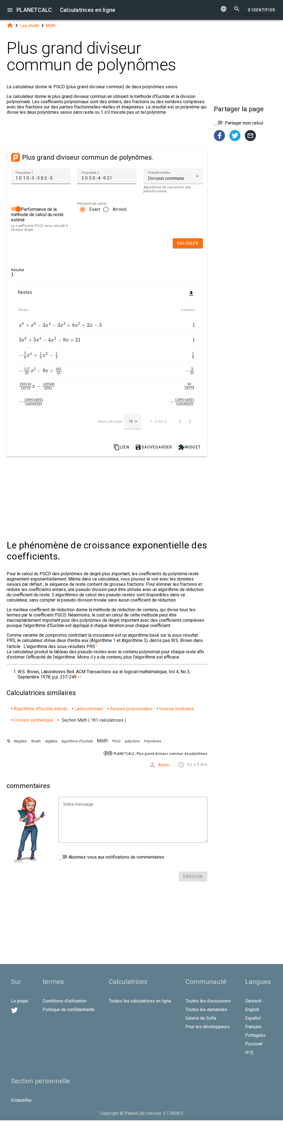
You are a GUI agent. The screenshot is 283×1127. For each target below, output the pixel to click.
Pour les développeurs (207, 1026)
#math (36, 741)
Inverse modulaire (176, 708)
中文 (249, 1052)
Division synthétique (33, 720)
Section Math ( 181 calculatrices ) (94, 720)
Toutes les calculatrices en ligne (140, 1001)
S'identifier (261, 10)
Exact (94, 209)
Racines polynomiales (131, 708)
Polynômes (152, 741)
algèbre (51, 741)
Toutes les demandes (206, 1009)
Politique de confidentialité (69, 1009)
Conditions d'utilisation (65, 1001)
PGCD (116, 741)
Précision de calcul (91, 204)
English (252, 1009)
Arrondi (119, 209)
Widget (189, 447)
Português (255, 1035)
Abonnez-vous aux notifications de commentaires (115, 857)
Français (253, 1026)
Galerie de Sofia (200, 1018)
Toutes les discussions (208, 1001)
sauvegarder (153, 447)
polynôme (132, 741)
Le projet (19, 1001)
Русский (253, 1043)
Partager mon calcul (243, 123)
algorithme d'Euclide (77, 741)
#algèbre (20, 741)
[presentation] (12, 274)
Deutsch (253, 1001)
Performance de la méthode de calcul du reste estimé (37, 214)
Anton (163, 765)
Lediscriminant (88, 708)
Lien (121, 447)
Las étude (29, 25)
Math (51, 25)
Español (253, 1018)
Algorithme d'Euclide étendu (40, 708)
